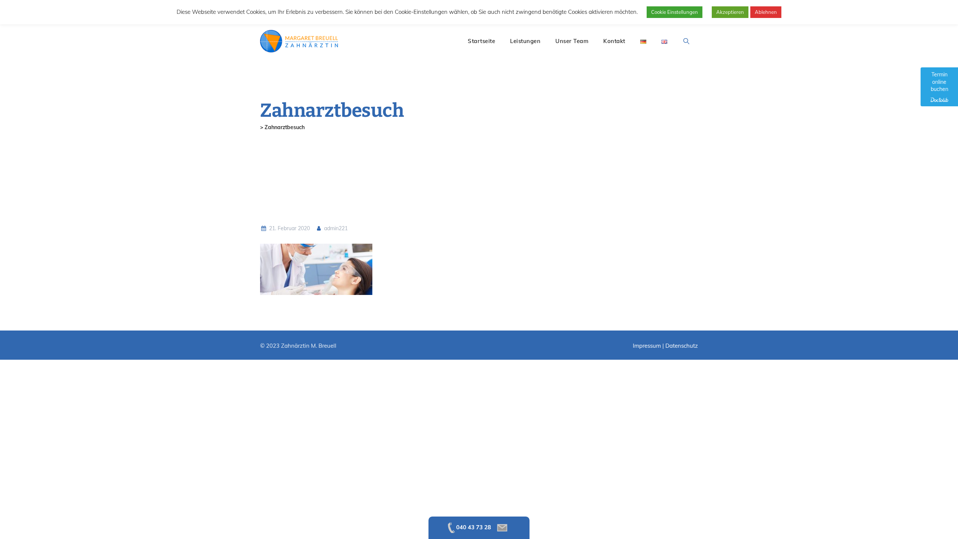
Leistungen (525, 41)
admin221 (335, 228)
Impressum (647, 345)
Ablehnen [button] (766, 12)
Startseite (481, 41)
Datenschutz (681, 345)
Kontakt (614, 41)
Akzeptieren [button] (730, 12)
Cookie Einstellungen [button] (674, 12)
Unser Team (571, 41)
